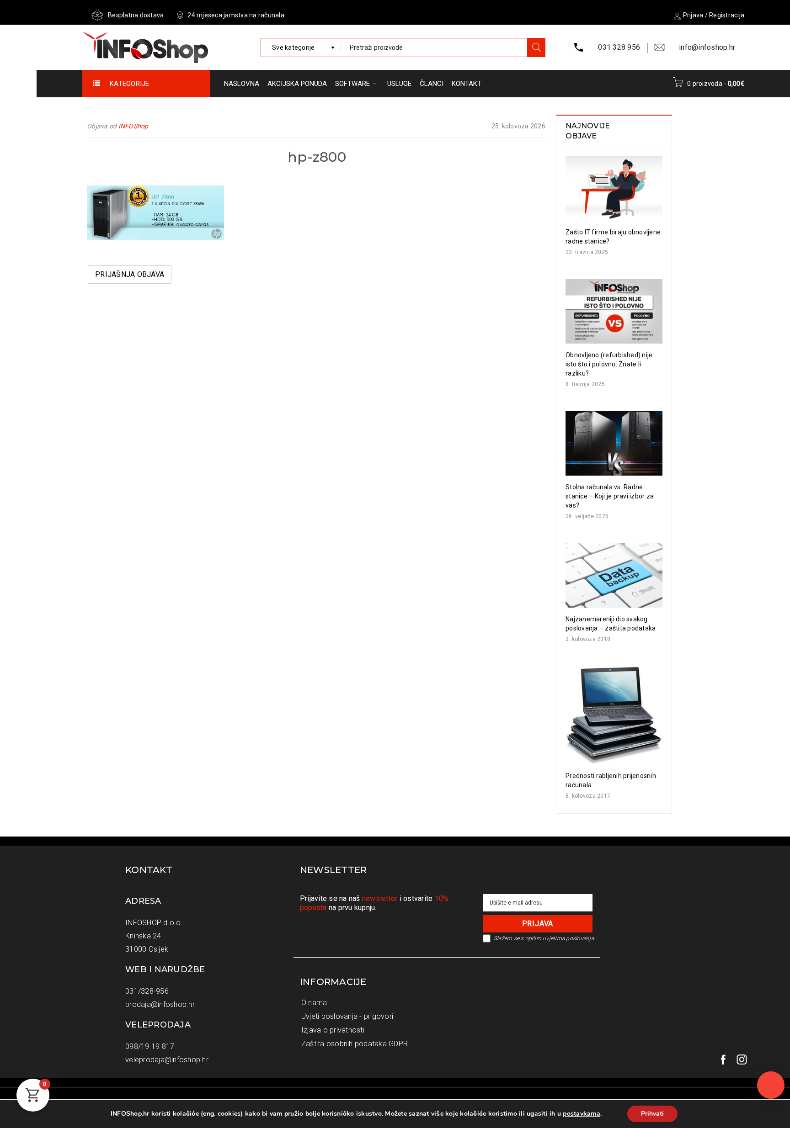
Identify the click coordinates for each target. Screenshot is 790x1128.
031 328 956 (619, 47)
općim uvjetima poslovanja (559, 938)
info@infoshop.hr (707, 47)
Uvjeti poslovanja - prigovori (347, 1016)
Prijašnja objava (129, 274)
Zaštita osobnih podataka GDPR (354, 1043)
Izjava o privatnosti (332, 1030)
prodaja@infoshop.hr (160, 1004)
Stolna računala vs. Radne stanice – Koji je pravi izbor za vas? (610, 496)
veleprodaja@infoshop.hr (166, 1059)
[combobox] (301, 47)
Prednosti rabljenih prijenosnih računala (611, 780)
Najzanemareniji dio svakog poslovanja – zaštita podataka (611, 623)
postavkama (581, 1114)
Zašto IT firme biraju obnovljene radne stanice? (613, 236)
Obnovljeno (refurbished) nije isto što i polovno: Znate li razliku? (609, 364)
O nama (314, 1002)
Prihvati (652, 1113)
